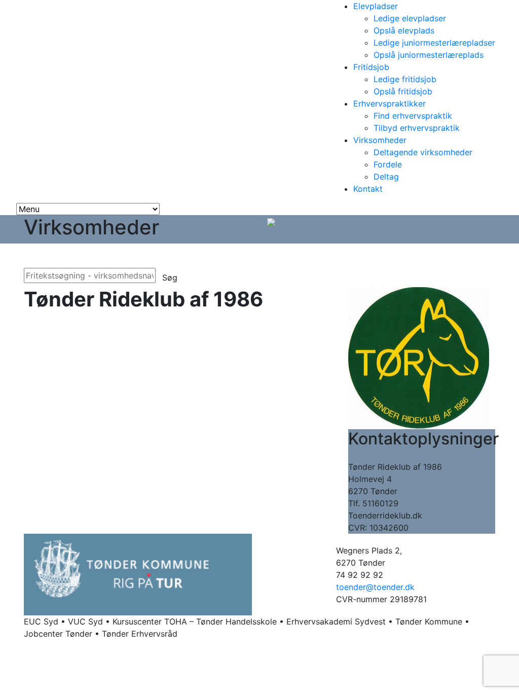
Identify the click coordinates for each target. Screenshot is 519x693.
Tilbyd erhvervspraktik (417, 128)
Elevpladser (375, 6)
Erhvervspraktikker (389, 103)
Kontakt (368, 189)
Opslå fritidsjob (403, 91)
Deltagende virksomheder (423, 152)
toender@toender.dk (375, 587)
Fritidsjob (371, 67)
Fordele (388, 164)
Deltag (386, 176)
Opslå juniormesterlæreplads (429, 55)
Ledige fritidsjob (405, 79)
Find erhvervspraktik (413, 116)
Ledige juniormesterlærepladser (434, 43)
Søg (169, 277)
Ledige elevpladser (410, 18)
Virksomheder (379, 140)
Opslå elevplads (404, 30)
